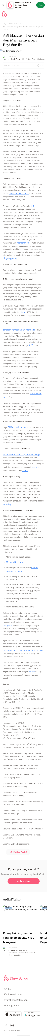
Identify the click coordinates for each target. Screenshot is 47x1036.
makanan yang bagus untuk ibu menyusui (23, 650)
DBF (33, 206)
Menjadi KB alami (15, 562)
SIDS (31, 345)
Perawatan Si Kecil (16, 24)
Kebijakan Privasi (13, 994)
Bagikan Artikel (20, 852)
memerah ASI (24, 242)
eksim (35, 467)
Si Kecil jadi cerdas (17, 427)
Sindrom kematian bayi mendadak (20, 329)
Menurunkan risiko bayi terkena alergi (21, 454)
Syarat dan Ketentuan (16, 1000)
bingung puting (10, 258)
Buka (40, 5)
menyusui (8, 625)
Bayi (4, 24)
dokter (31, 671)
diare (23, 312)
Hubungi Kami (12, 1005)
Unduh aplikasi (23, 881)
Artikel (7, 988)
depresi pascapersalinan (22, 569)
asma (25, 470)
